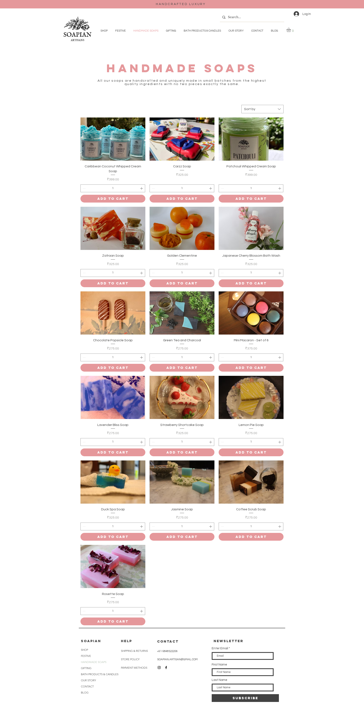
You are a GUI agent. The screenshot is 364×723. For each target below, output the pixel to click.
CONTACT (87, 686)
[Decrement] (83, 188)
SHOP (84, 649)
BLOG (84, 692)
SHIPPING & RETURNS (135, 650)
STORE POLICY (130, 659)
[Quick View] (112, 139)
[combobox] (262, 109)
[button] (291, 30)
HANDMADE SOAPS (93, 662)
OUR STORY (88, 680)
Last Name (219, 680)
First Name (219, 664)
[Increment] (142, 188)
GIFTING (86, 668)
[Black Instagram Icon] (159, 668)
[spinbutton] (112, 188)
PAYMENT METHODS (134, 667)
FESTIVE (86, 656)
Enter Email (220, 648)
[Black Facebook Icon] (166, 668)
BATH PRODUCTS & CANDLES (99, 674)
